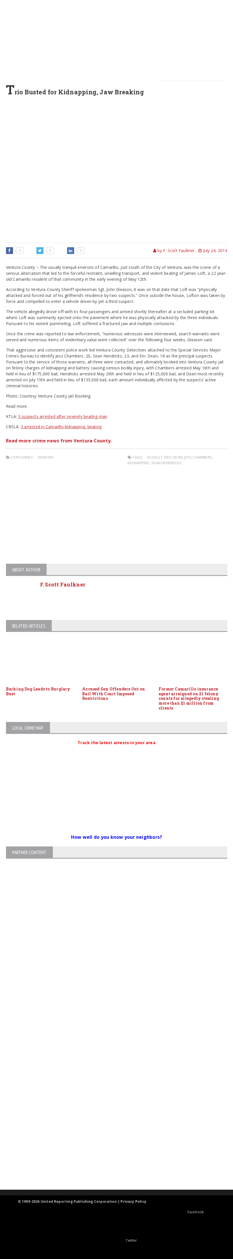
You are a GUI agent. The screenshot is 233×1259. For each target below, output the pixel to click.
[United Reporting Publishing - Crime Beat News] (111, 1058)
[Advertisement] (119, 40)
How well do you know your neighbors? (116, 837)
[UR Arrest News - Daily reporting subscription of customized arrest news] (111, 1143)
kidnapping (138, 462)
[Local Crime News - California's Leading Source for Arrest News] (112, 1082)
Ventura (46, 457)
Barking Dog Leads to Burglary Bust (38, 691)
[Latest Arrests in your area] (116, 749)
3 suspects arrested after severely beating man (62, 416)
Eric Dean (173, 457)
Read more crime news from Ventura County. (59, 441)
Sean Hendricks (166, 462)
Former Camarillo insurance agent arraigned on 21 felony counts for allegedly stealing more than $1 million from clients (189, 698)
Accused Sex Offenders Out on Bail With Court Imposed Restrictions (113, 693)
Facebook (196, 1212)
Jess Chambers (198, 457)
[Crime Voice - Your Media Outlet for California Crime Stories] (111, 1167)
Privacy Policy (133, 1201)
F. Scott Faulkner (63, 584)
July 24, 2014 (214, 250)
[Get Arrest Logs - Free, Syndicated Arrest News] (111, 1106)
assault (155, 457)
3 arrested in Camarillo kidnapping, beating (61, 426)
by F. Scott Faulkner (175, 250)
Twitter (131, 1240)
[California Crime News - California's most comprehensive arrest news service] (111, 1124)
